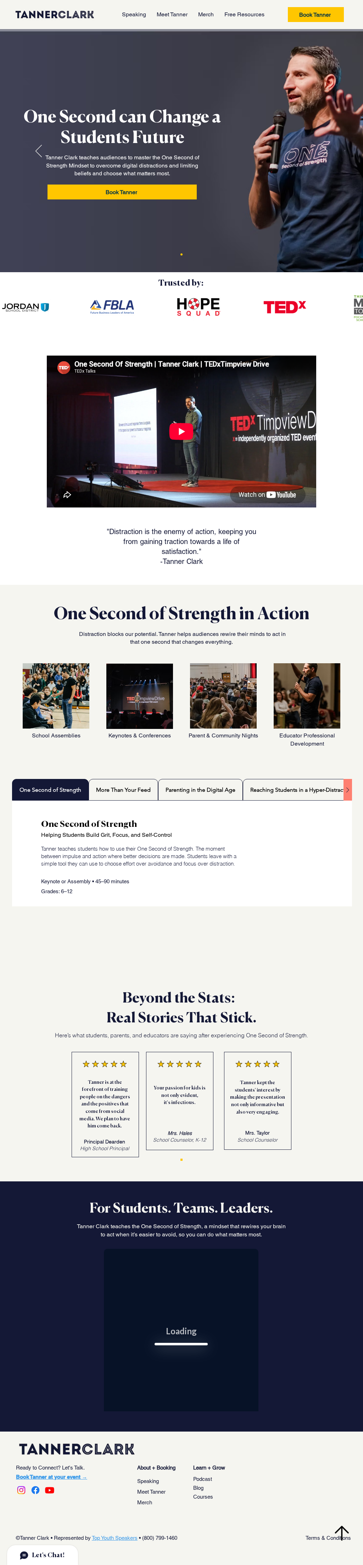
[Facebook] (35, 1490)
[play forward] (354, 307)
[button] (244, 14)
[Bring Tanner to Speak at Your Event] (181, 254)
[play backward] (9, 307)
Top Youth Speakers (115, 1538)
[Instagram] (21, 1490)
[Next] (324, 151)
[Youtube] (49, 1490)
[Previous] (38, 151)
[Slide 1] (181, 1160)
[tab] (50, 790)
